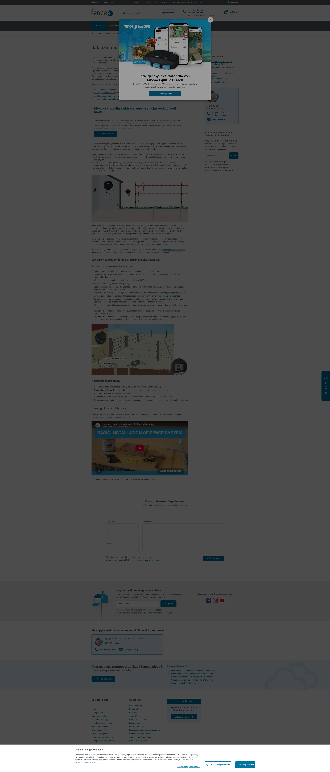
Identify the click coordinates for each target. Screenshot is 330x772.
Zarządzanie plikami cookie (188, 767)
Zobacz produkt (165, 93)
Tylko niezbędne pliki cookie (218, 765)
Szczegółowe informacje (85, 762)
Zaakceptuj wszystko (245, 765)
